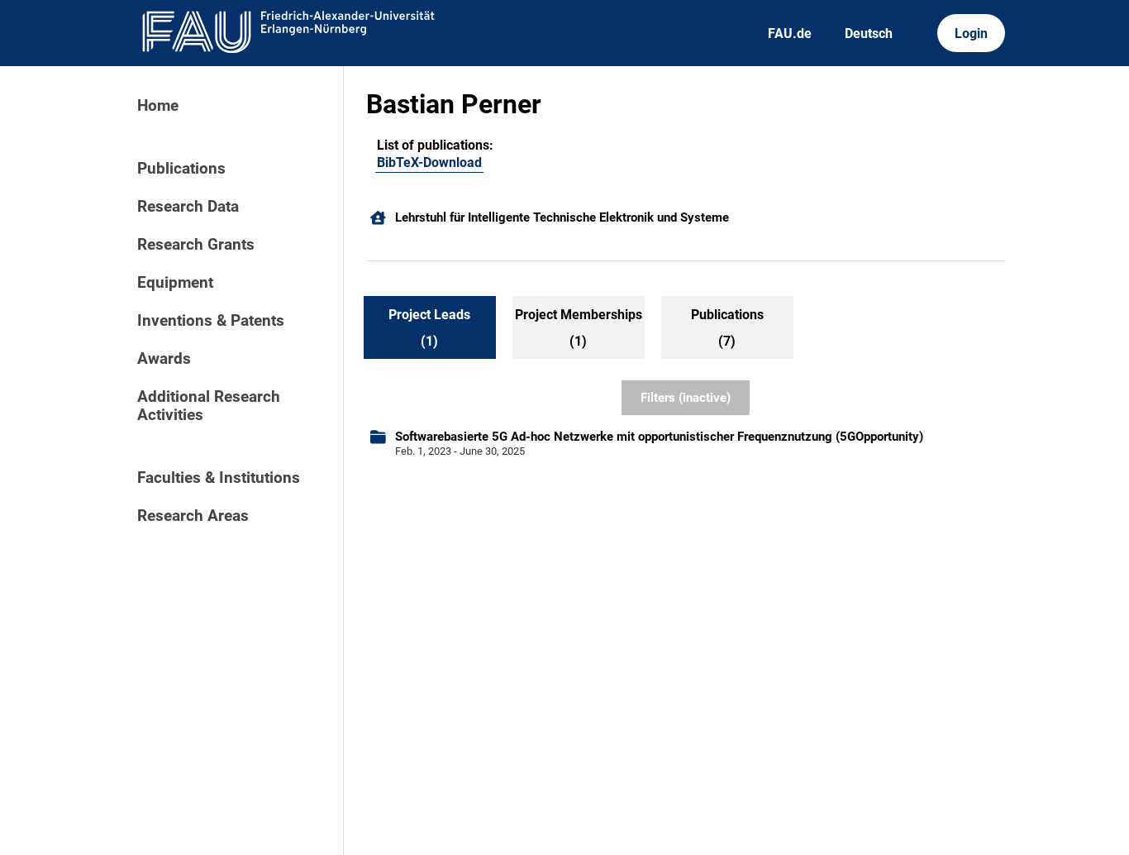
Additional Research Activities (208, 406)
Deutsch (869, 33)
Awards (164, 359)
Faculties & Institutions (218, 478)
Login (971, 33)
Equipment (175, 283)
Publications (181, 169)
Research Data (188, 207)
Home (158, 106)
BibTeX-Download (429, 162)
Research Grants (196, 245)
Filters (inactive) (686, 397)
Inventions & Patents (210, 321)
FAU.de (790, 33)
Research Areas (193, 516)
